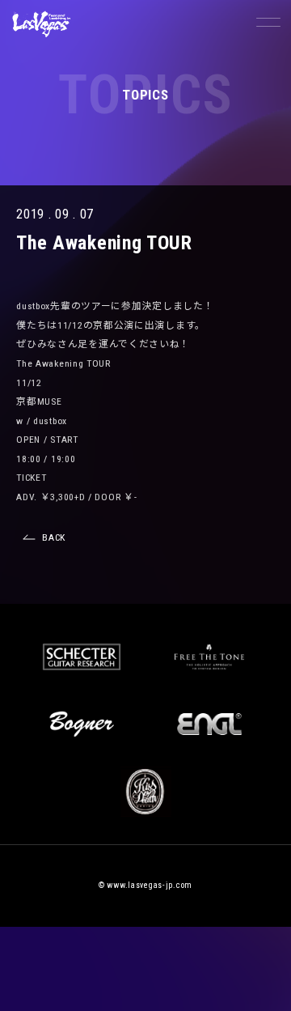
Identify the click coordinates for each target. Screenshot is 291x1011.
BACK (53, 537)
